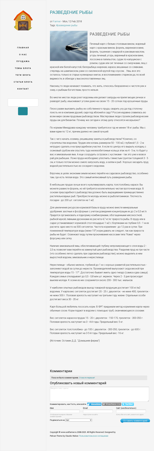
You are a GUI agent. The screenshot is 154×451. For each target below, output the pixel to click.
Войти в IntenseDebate (94, 404)
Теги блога (23, 75)
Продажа (23, 61)
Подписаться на (57, 420)
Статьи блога (23, 82)
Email (85, 408)
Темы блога (23, 68)
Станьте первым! (87, 378)
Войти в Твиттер (128, 404)
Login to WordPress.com (111, 404)
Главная (23, 47)
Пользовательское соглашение (93, 436)
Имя (52, 408)
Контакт (23, 89)
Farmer (57, 21)
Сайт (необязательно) (126, 408)
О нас (23, 54)
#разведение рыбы (66, 25)
